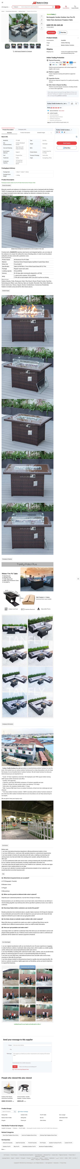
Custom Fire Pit (68, 1142)
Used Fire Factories (20, 1142)
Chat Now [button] (63, 32)
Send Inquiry (51, 32)
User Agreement (48, 1162)
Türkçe (32, 1159)
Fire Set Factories (32, 1142)
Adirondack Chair (63, 1117)
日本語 (66, 1158)
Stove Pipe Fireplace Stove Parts (10, 1135)
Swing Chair (4, 1115)
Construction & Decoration (11, 11)
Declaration (56, 1162)
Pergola (3, 1120)
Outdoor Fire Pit (6, 1146)
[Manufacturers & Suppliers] (40, 2)
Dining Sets (23, 1117)
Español (17, 1158)
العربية (57, 1158)
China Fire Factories (7, 1142)
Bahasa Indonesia (45, 1159)
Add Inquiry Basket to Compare (23, 51)
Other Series (43, 1120)
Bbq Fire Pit (16, 1146)
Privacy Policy (63, 1162)
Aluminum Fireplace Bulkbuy (46, 1146)
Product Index (72, 1154)
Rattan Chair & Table (6, 1117)
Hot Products (6, 1154)
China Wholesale (38, 1154)
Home (3, 11)
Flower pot (23, 1120)
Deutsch (46, 1158)
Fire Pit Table (43, 1115)
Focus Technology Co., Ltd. (30, 1162)
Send (15, 1066)
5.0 (57, 132)
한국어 (61, 1158)
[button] (48, 132)
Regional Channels (63, 1154)
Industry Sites (55, 1154)
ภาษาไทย (74, 1158)
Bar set (41, 1117)
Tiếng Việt (37, 1159)
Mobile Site (37, 1156)
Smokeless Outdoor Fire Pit (29, 1146)
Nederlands (52, 1158)
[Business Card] (76, 136)
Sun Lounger (62, 1115)
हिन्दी (70, 1158)
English (12, 1158)
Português (23, 1158)
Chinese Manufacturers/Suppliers (26, 1154)
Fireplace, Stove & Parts (32, 11)
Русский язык (35, 1158)
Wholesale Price (47, 1154)
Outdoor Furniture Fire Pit (55, 1142)
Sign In (49, 122)
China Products (14, 1154)
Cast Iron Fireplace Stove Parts (29, 1135)
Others (60, 1120)
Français (28, 1158)
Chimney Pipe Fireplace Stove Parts (48, 1135)
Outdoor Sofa (24, 1115)
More (3, 1149)
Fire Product (43, 1142)
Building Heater (22, 11)
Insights (43, 1156)
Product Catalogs (23, 1111)
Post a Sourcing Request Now (20, 1069)
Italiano (41, 1158)
